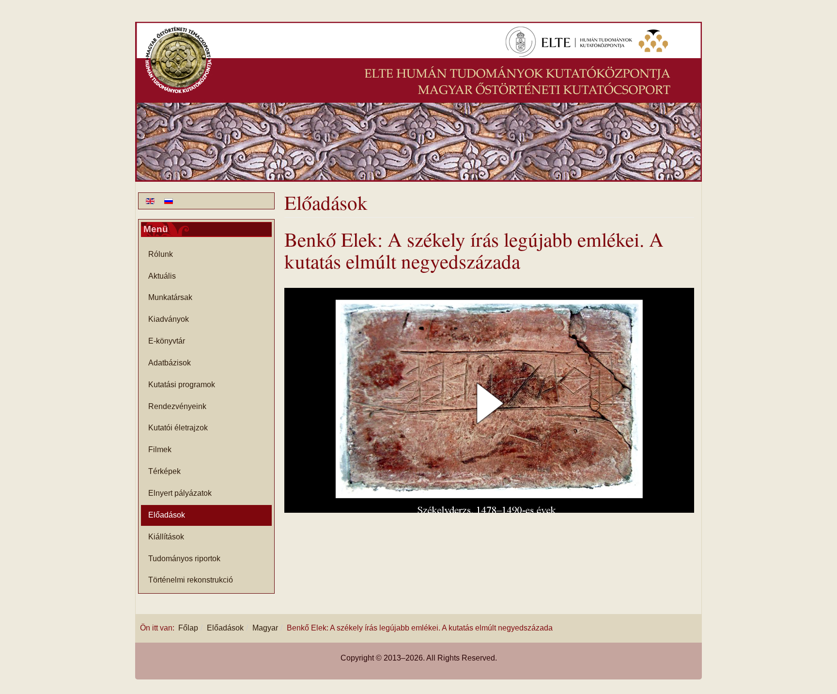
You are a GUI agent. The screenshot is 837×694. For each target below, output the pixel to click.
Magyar (265, 628)
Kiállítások (166, 537)
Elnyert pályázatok (180, 493)
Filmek (159, 449)
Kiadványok (168, 319)
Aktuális (162, 276)
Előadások (166, 515)
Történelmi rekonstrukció (190, 580)
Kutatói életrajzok (178, 428)
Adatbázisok (169, 363)
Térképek (164, 471)
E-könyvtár (166, 341)
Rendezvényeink (177, 406)
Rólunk (160, 254)
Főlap (188, 628)
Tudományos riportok (184, 558)
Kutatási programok (181, 384)
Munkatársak (170, 297)
